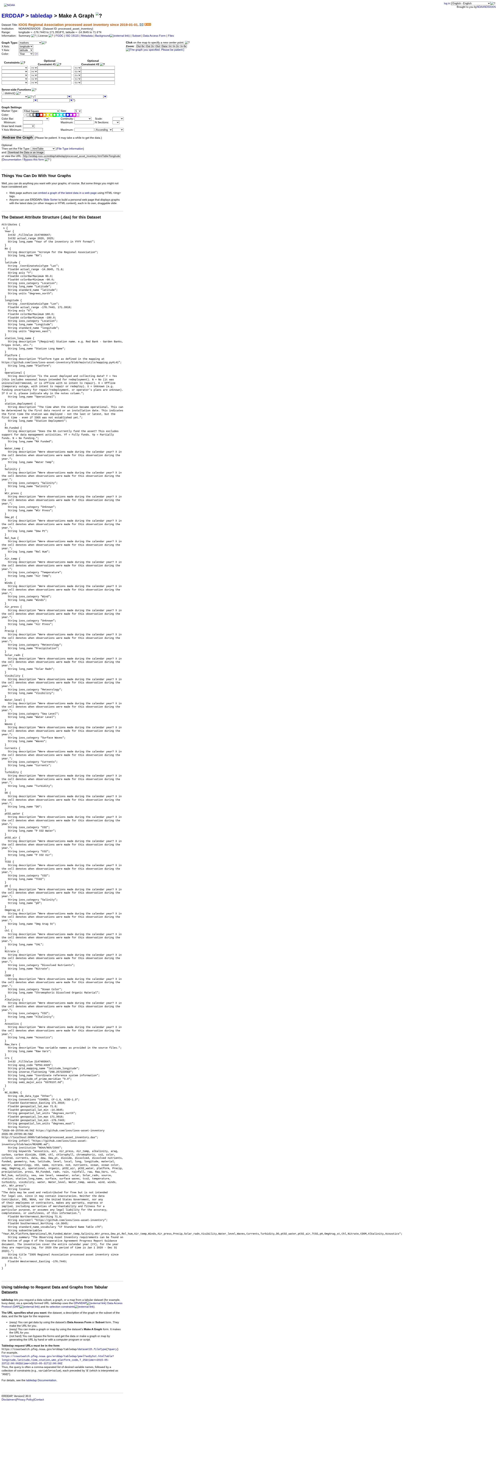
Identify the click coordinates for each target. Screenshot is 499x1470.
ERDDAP (13, 16)
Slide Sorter (50, 199)
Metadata (87, 35)
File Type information (70, 148)
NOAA (480, 6)
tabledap (41, 16)
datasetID (85, 1349)
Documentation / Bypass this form (23, 159)
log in (447, 3)
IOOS (492, 6)
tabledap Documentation (41, 1380)
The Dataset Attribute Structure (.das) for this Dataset (51, 217)
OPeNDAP (80, 1303)
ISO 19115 (72, 35)
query (113, 1349)
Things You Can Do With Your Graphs (36, 176)
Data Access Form (154, 35)
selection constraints (62, 1306)
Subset (136, 35)
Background (102, 35)
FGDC (59, 35)
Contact (39, 1399)
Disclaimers (9, 1399)
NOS (486, 6)
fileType (100, 1349)
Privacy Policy (25, 1399)
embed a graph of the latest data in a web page (67, 192)
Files (171, 35)
